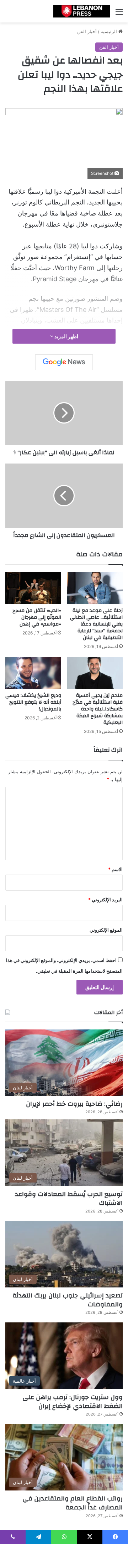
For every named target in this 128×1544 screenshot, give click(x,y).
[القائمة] (119, 14)
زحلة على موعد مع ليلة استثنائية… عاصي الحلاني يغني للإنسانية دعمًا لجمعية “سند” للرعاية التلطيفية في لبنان (96, 624)
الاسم (115, 869)
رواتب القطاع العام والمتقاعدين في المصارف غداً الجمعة (72, 1503)
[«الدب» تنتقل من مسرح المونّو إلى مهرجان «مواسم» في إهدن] (33, 588)
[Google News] (64, 362)
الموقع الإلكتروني (106, 930)
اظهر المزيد (65, 336)
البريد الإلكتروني (105, 899)
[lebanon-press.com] (81, 11)
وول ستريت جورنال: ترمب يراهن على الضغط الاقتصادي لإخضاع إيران (72, 1401)
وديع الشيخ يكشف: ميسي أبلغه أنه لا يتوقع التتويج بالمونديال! (33, 702)
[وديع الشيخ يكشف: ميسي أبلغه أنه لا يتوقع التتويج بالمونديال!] (33, 673)
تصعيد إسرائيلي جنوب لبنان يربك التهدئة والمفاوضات (67, 1300)
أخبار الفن (87, 31)
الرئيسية (109, 31)
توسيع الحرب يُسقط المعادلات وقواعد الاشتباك (69, 1198)
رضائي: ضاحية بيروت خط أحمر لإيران (74, 1104)
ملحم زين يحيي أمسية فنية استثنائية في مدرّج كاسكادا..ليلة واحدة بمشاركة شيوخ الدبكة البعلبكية (98, 709)
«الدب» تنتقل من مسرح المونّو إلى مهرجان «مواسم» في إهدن (36, 617)
